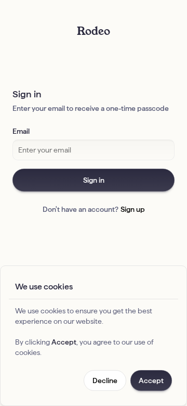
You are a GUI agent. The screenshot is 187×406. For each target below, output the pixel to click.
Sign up (133, 209)
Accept (151, 380)
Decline (104, 380)
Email (21, 131)
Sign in (93, 180)
